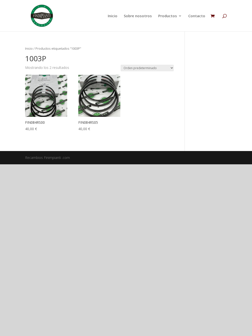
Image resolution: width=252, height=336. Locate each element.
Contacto (196, 16)
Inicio (112, 16)
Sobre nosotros (138, 16)
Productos (167, 16)
